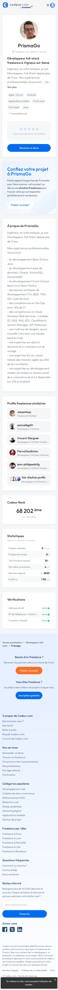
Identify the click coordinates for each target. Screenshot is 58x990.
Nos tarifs (7, 725)
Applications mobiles (13, 815)
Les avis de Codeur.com (15, 738)
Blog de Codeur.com (13, 734)
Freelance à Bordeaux (14, 851)
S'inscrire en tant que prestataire (20, 761)
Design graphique (12, 806)
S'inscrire (24, 913)
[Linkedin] (19, 929)
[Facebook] (4, 929)
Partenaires (8, 774)
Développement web (13, 789)
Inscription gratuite (29, 695)
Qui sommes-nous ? (13, 721)
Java (25, 107)
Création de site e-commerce (18, 793)
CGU (52, 970)
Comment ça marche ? (14, 865)
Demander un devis (13, 752)
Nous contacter (10, 874)
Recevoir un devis (29, 147)
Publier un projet (20, 204)
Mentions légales (10, 970)
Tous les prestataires (12, 642)
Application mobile (19, 101)
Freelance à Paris (11, 833)
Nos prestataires (11, 766)
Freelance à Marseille (14, 842)
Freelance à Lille (11, 846)
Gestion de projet (11, 819)
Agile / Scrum (16, 94)
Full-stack (14, 107)
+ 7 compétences (18, 113)
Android (31, 94)
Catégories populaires (15, 783)
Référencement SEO (13, 797)
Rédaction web (10, 802)
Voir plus (12, 87)
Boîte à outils (9, 729)
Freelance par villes (14, 828)
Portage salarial (11, 770)
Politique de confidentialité (34, 970)
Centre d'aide (9, 870)
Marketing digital (11, 810)
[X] (12, 929)
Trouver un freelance (13, 757)
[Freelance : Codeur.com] (18, 5)
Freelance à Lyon (11, 838)
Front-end (38, 101)
